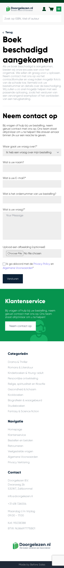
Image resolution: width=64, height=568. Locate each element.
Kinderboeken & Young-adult (26, 372)
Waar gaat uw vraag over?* (20, 146)
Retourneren (15, 445)
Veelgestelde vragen (20, 451)
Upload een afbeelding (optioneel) (24, 247)
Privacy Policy (41, 263)
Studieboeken (16, 405)
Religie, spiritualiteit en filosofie (26, 383)
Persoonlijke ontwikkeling (23, 378)
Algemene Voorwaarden (18, 268)
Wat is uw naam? (13, 162)
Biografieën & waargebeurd (25, 400)
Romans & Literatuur (20, 367)
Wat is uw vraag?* (14, 209)
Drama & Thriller (17, 362)
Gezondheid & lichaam (22, 389)
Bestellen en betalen (20, 440)
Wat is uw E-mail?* (14, 178)
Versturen (13, 278)
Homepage (15, 429)
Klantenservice (17, 434)
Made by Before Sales (32, 564)
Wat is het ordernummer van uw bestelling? (29, 193)
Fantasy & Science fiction (23, 411)
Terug (9, 32)
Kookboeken (15, 394)
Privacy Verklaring (19, 462)
